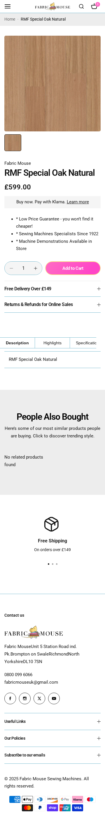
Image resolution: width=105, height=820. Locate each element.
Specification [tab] (87, 343)
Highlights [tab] (52, 343)
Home (9, 19)
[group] (52, 83)
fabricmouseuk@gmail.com (31, 682)
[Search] (81, 6)
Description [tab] (17, 343)
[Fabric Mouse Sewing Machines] (52, 6)
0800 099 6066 (18, 674)
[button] (57, 564)
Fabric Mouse (17, 163)
